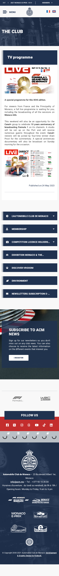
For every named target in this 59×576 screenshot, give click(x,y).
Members (47, 3)
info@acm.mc (17, 481)
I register (18, 357)
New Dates (28, 3)
